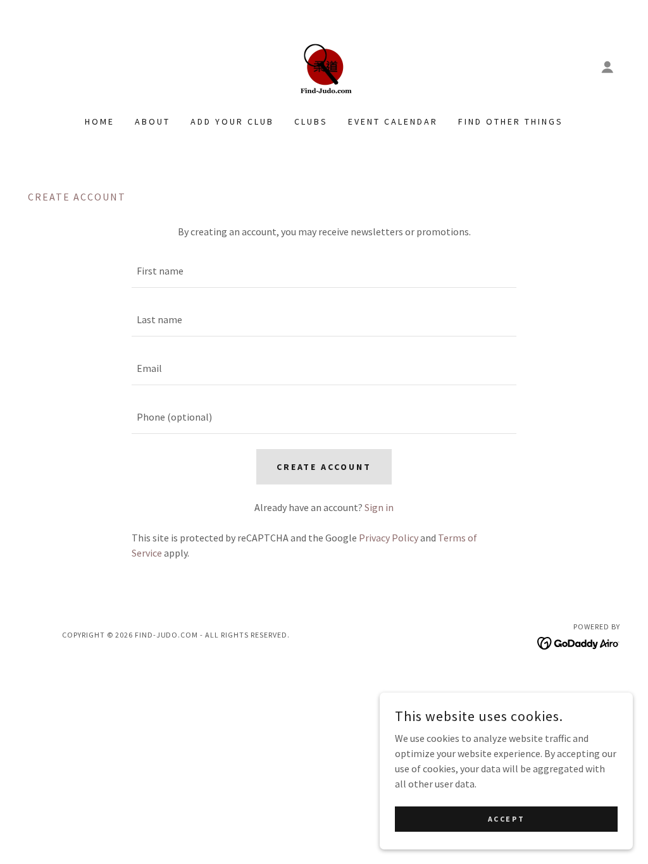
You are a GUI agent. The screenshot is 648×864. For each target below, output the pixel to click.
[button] (607, 67)
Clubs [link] (311, 121)
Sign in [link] (379, 507)
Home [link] (100, 121)
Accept (506, 819)
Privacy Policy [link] (388, 537)
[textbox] (324, 271)
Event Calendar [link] (393, 121)
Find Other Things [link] (510, 121)
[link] (324, 65)
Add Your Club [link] (232, 121)
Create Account (324, 466)
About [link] (152, 121)
